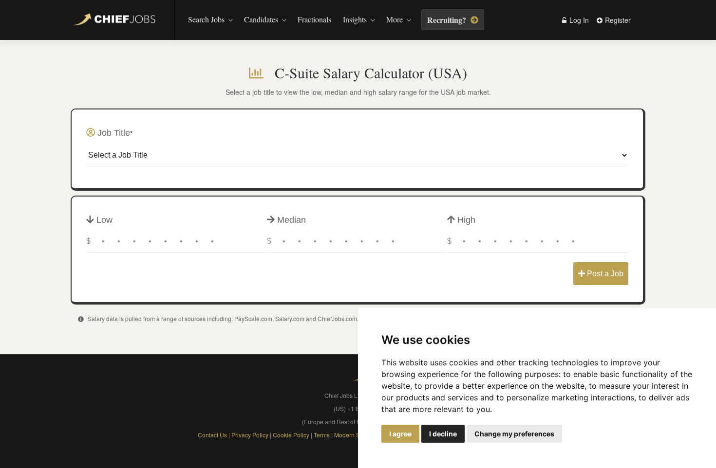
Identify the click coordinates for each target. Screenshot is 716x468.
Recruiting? (447, 19)
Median (290, 220)
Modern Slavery (355, 435)
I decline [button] (443, 434)
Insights (355, 19)
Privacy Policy (249, 435)
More (394, 19)
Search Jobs (206, 19)
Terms (322, 435)
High (465, 220)
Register (617, 20)
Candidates (261, 19)
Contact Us (212, 435)
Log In (578, 20)
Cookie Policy (291, 435)
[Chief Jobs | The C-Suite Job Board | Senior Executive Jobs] (116, 20)
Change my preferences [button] (514, 434)
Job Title (113, 133)
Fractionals (314, 19)
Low (103, 220)
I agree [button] (400, 434)
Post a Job (604, 274)
